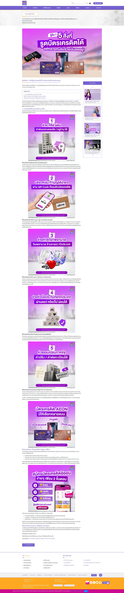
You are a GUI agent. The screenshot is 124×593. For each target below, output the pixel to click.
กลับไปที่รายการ (29, 545)
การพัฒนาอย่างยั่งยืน (48, 575)
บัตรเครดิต (35, 8)
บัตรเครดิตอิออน (67, 563)
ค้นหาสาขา (98, 8)
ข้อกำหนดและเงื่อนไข (72, 575)
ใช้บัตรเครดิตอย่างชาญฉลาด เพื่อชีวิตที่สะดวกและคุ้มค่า (35, 98)
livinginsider (32, 538)
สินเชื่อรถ (58, 8)
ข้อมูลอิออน (40, 575)
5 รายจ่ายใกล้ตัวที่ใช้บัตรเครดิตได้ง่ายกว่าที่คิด (33, 95)
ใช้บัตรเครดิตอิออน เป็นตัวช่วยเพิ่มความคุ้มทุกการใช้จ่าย (35, 96)
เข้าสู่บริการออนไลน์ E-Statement (51, 563)
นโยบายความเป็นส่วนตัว (82, 575)
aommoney (37, 538)
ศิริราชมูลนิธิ (52, 538)
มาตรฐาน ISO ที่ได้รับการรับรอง (60, 575)
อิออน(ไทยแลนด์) (27, 581)
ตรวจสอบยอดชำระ (28, 563)
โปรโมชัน (77, 8)
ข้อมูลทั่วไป (86, 565)
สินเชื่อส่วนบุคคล (46, 8)
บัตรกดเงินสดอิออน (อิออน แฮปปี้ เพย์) (92, 563)
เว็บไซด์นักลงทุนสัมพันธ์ (58, 585)
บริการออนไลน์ (87, 560)
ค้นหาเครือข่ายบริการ (48, 565)
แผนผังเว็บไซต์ (25, 575)
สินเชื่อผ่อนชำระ (47, 568)
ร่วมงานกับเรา (32, 575)
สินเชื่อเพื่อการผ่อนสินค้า (69, 565)
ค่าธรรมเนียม (26, 568)
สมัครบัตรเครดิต (27, 560)
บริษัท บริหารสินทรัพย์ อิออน (60, 581)
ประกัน (68, 8)
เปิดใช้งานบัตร (47, 560)
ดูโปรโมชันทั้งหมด (27, 565)
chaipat (41, 538)
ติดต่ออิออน (94, 575)
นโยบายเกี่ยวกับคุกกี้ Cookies (76, 591)
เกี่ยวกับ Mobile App (68, 560)
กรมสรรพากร (46, 538)
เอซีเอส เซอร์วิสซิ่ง (58, 580)
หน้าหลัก (25, 8)
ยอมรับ (85, 591)
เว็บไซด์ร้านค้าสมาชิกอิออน (69, 585)
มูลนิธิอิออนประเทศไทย (28, 580)
